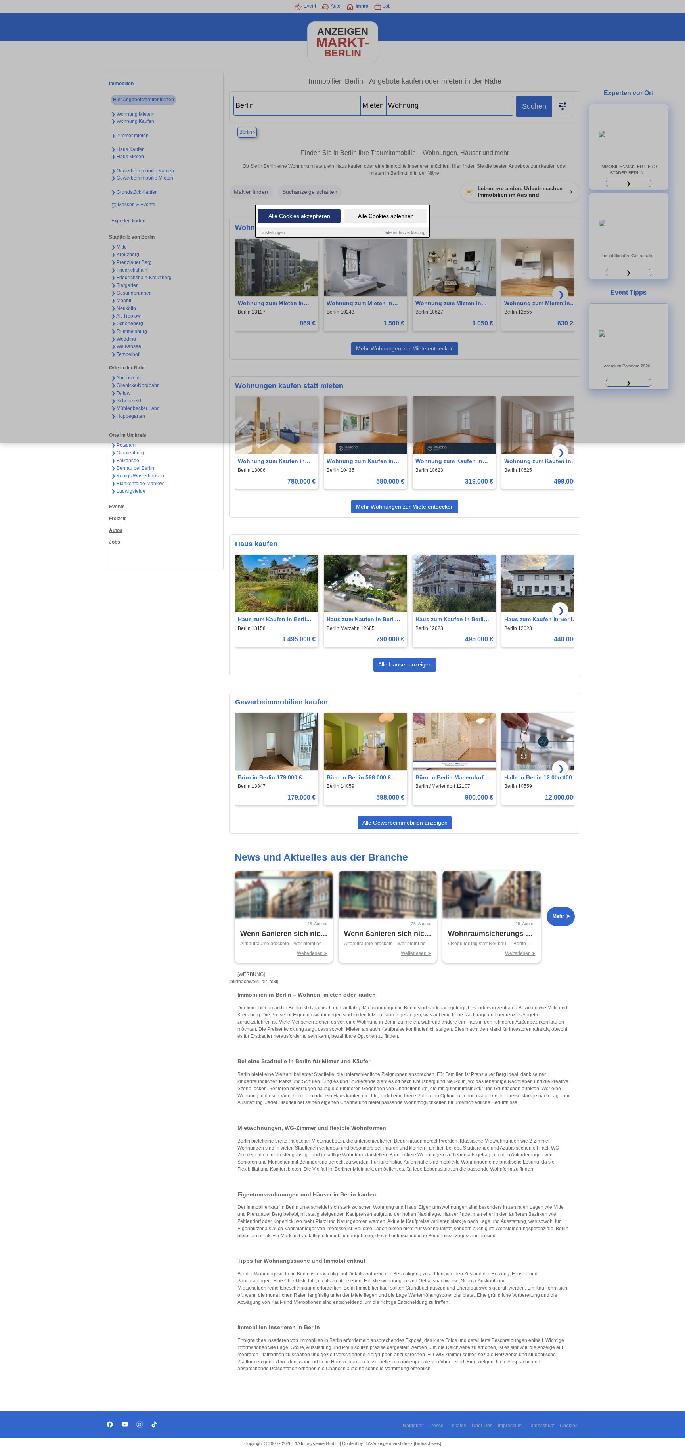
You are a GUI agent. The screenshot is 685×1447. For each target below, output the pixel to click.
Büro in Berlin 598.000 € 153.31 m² (359, 778)
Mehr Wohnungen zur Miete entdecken (405, 506)
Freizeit (117, 518)
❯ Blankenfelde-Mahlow (137, 483)
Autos (115, 530)
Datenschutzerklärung (404, 232)
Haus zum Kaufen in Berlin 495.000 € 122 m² (451, 620)
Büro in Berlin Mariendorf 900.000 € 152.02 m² (449, 778)
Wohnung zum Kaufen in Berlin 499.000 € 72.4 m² (537, 461)
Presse (436, 1425)
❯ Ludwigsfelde (128, 491)
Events (117, 506)
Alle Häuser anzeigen (405, 664)
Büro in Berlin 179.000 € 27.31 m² (270, 778)
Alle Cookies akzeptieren (299, 216)
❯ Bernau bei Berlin (132, 468)
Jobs (114, 542)
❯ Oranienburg (127, 453)
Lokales (457, 1425)
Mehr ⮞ (561, 916)
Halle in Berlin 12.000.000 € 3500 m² (540, 778)
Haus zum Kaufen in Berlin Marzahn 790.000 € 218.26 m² (362, 620)
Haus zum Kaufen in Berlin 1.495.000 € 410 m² (274, 620)
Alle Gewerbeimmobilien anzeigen (405, 822)
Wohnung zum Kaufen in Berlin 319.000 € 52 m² (448, 461)
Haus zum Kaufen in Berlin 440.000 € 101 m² (540, 620)
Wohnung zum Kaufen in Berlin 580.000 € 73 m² (360, 461)
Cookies (569, 1425)
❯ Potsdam (123, 445)
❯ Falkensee (125, 460)
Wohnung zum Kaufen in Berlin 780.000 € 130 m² (271, 461)
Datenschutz (540, 1425)
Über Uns (482, 1425)
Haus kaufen (347, 1096)
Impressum (510, 1425)
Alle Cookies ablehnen (386, 216)
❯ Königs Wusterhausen (137, 476)
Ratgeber (413, 1425)
